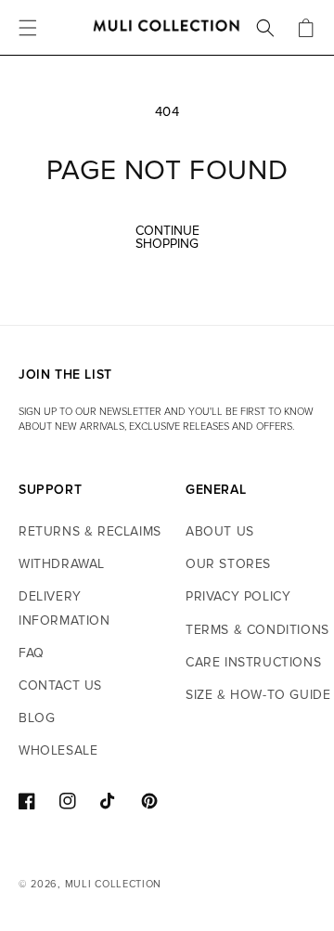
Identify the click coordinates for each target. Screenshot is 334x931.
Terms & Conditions (257, 630)
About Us (220, 531)
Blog (37, 718)
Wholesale (58, 750)
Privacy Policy (238, 596)
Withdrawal (62, 564)
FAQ (32, 653)
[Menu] (27, 27)
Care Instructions (253, 662)
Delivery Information (64, 607)
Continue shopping (167, 237)
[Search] (265, 27)
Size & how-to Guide (258, 695)
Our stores (228, 564)
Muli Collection (113, 884)
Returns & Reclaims (90, 531)
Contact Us (60, 685)
